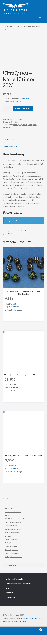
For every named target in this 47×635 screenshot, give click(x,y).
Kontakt (9, 592)
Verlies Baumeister (11, 539)
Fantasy (16, 125)
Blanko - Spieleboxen (12, 553)
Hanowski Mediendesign (17, 621)
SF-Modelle (8, 536)
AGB (7, 588)
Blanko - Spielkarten (11, 550)
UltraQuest (18, 26)
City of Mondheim (11, 546)
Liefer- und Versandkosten (16, 579)
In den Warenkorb (22, 108)
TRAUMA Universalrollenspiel (14, 519)
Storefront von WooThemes (31, 618)
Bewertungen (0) (10, 146)
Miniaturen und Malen (12, 532)
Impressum (10, 597)
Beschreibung (8, 139)
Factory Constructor (11, 543)
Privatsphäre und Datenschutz (18, 583)
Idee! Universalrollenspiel (13, 522)
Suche (23, 631)
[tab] (23, 139)
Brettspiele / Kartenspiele (13, 557)
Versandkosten (25, 98)
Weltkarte (6, 127)
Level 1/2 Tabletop (11, 526)
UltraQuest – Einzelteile (13, 512)
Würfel (7, 515)
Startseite (8, 26)
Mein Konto (8, 631)
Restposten (9, 508)
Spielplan (23, 125)
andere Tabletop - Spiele (13, 529)
